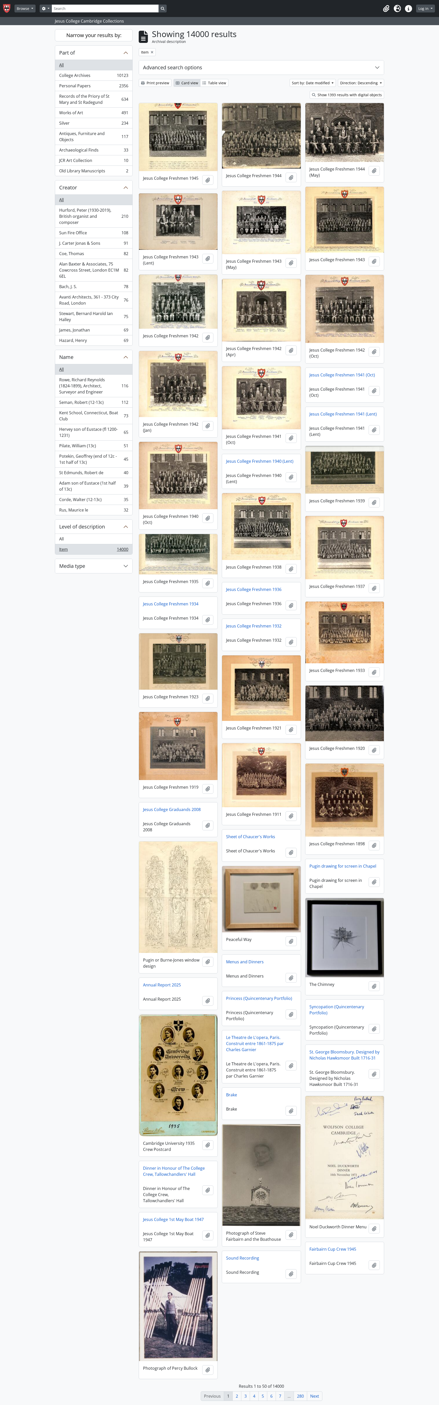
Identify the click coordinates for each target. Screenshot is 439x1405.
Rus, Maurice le (93, 511)
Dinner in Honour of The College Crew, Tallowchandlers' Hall (174, 1171)
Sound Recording (242, 1258)
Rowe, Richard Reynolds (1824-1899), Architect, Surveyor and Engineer (93, 386)
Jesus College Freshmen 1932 (253, 626)
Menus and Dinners (245, 962)
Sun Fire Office (93, 234)
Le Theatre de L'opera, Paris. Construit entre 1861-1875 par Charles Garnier (255, 1043)
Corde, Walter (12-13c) (93, 501)
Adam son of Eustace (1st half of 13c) (93, 486)
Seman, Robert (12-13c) (93, 404)
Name (66, 357)
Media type (72, 566)
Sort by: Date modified (311, 82)
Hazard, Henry (93, 341)
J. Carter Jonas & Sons (93, 244)
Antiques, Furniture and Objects (93, 136)
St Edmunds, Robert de (93, 474)
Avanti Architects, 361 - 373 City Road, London (93, 300)
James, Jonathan (93, 331)
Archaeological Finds (93, 151)
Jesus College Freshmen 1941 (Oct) (342, 375)
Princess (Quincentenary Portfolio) (259, 998)
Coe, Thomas (93, 255)
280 (300, 1396)
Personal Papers (93, 87)
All (61, 65)
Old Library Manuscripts (93, 172)
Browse (23, 8)
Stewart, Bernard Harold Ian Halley (93, 316)
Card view (189, 82)
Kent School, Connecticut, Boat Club (93, 416)
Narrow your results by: (93, 35)
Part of (67, 52)
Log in (424, 8)
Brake (231, 1095)
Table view (216, 82)
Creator (68, 187)
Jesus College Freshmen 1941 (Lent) (343, 414)
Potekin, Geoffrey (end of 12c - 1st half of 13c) (93, 459)
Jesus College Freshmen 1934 (170, 604)
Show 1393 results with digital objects (349, 94)
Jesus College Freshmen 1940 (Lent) (259, 461)
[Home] (8, 8)
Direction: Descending (359, 82)
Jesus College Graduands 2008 (172, 809)
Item (93, 550)
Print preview (157, 82)
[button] (386, 8)
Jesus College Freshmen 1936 (253, 589)
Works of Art (93, 114)
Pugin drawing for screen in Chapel (342, 866)
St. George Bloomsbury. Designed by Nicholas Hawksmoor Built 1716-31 (344, 1055)
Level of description (82, 526)
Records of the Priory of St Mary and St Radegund (93, 99)
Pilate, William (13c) (93, 447)
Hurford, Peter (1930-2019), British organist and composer (93, 216)
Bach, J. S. (93, 288)
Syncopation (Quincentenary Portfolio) (336, 1010)
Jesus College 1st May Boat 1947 (173, 1219)
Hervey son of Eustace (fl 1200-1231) (93, 432)
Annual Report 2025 (162, 985)
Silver (93, 124)
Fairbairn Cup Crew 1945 (332, 1249)
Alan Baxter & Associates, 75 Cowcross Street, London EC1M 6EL (93, 270)
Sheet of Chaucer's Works (250, 836)
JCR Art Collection (93, 162)
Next (314, 1396)
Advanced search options (172, 67)
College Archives (93, 77)
